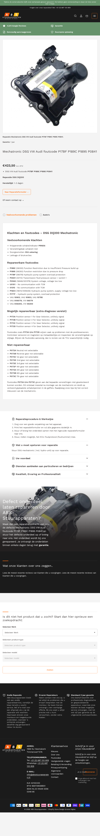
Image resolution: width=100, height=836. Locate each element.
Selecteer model (10, 652)
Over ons (55, 755)
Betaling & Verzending (61, 764)
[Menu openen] (94, 16)
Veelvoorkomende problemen (21, 215)
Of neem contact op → (13, 200)
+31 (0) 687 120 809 (40, 760)
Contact (54, 777)
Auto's (46, 215)
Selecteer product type (13, 640)
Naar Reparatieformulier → (17, 192)
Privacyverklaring (59, 767)
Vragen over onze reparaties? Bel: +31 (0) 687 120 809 (50, 8)
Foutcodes (56, 758)
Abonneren (90, 772)
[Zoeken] (75, 16)
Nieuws (54, 751)
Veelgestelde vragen (60, 761)
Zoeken (50, 670)
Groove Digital (70, 809)
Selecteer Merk (9, 627)
